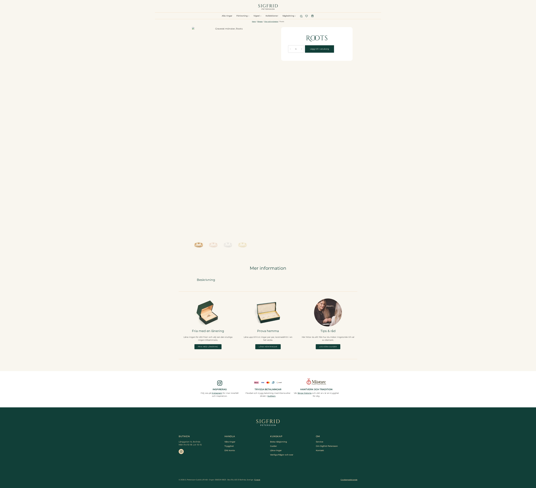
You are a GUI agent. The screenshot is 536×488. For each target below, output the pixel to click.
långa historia (304, 393)
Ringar (260, 21)
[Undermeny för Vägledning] (295, 15)
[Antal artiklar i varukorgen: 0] (312, 16)
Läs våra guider (328, 347)
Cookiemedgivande (349, 480)
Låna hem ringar (268, 347)
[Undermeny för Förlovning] (248, 15)
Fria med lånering (208, 347)
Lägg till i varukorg (319, 49)
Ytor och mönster (271, 21)
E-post (257, 480)
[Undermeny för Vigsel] (260, 15)
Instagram (217, 393)
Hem (254, 21)
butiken (272, 396)
